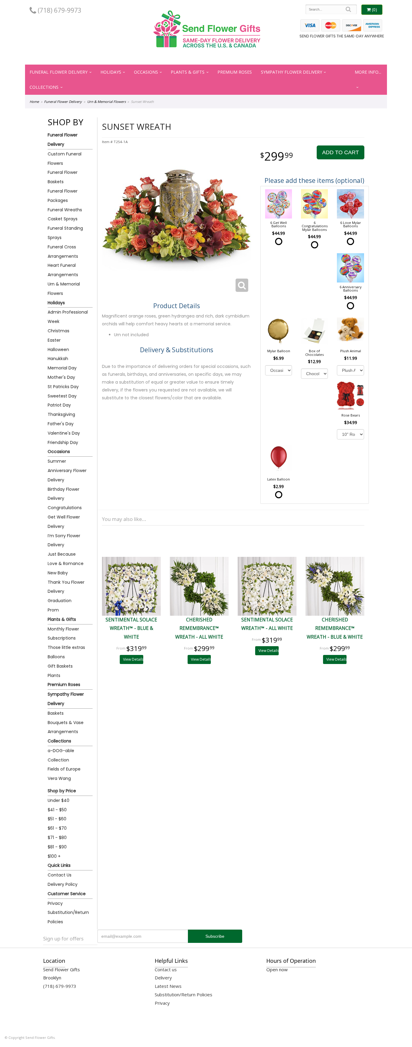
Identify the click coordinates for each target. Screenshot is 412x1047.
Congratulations (65, 508)
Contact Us (59, 875)
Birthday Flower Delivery (63, 494)
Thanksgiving (61, 414)
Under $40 (58, 800)
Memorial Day (62, 368)
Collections (44, 87)
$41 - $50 (57, 810)
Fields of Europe (64, 769)
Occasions (146, 72)
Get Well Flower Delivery (64, 521)
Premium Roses (234, 72)
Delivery (163, 978)
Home (34, 101)
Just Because (62, 554)
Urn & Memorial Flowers (106, 101)
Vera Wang (59, 778)
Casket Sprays (63, 219)
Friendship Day (63, 442)
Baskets (56, 713)
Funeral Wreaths (65, 210)
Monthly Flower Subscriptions (63, 633)
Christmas (58, 331)
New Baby (58, 573)
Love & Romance (66, 563)
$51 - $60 (57, 819)
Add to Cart (340, 152)
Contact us (166, 969)
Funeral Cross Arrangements (63, 251)
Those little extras (66, 647)
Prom (53, 610)
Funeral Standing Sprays (65, 233)
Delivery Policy (63, 884)
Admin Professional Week (68, 316)
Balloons (56, 657)
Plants (54, 675)
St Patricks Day (63, 387)
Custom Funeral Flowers (64, 158)
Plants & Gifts (187, 72)
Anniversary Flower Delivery (67, 475)
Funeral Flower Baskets (63, 177)
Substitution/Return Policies (68, 917)
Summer (57, 461)
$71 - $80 (57, 838)
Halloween (58, 349)
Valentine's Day (64, 433)
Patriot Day (59, 405)
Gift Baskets (60, 666)
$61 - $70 (57, 828)
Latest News (168, 986)
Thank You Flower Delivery (66, 587)
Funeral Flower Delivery (58, 72)
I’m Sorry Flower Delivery (64, 540)
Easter (54, 340)
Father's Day (61, 424)
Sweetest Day (62, 396)
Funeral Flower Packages (63, 195)
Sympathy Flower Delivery (291, 72)
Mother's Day (61, 377)
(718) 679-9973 (58, 10)
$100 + (54, 856)
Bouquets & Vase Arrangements (66, 727)
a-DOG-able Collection (61, 755)
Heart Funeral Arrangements (63, 270)
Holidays (110, 72)
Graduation (59, 601)
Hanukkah (58, 359)
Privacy (55, 903)
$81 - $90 (57, 847)
